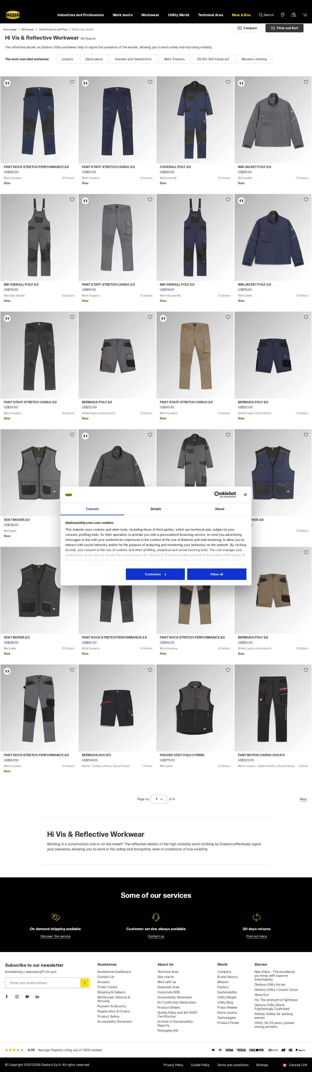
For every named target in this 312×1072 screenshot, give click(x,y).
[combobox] (159, 799)
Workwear (28, 29)
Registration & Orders (113, 1011)
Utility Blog (225, 1002)
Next (303, 799)
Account (103, 982)
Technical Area (168, 972)
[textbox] (156, 799)
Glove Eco (261, 994)
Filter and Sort (287, 28)
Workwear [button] (150, 15)
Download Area (168, 987)
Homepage (10, 29)
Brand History (227, 977)
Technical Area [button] (210, 15)
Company (224, 972)
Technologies (226, 1017)
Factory (222, 987)
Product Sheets (168, 1007)
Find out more (256, 936)
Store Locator (227, 1012)
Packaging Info (167, 1030)
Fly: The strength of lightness (276, 1000)
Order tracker (107, 987)
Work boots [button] (123, 15)
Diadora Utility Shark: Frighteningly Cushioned (272, 1007)
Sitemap (262, 1065)
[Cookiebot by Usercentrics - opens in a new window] (217, 495)
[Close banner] (245, 494)
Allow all (216, 574)
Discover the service (55, 936)
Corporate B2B (168, 992)
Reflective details (83, 29)
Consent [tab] (92, 508)
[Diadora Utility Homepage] (13, 15)
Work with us (166, 982)
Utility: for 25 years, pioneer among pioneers (274, 1024)
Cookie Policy (200, 1065)
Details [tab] (156, 508)
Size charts (165, 977)
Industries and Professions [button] (81, 15)
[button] (241, 14)
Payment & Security (111, 1006)
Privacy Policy (173, 1065)
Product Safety (108, 1016)
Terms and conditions (233, 1065)
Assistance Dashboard (114, 972)
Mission (222, 982)
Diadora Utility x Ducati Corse (276, 989)
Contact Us (105, 977)
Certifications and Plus (53, 29)
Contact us (156, 936)
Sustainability (227, 992)
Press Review (227, 1007)
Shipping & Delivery (111, 992)
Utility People (226, 997)
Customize (153, 574)
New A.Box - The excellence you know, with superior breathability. (274, 975)
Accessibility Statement (114, 1021)
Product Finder (228, 1023)
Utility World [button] (178, 15)
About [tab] (219, 508)
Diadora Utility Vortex (269, 984)
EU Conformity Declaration (176, 1002)
